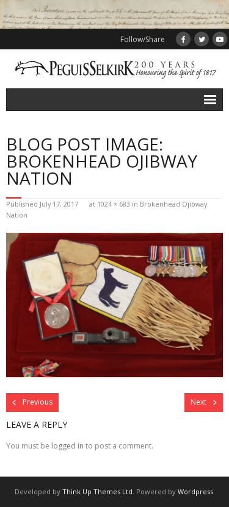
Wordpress (195, 491)
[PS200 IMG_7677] (114, 305)
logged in (67, 446)
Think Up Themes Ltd (97, 491)
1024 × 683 (113, 203)
